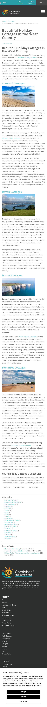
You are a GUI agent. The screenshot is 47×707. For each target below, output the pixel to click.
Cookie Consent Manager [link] (10, 672)
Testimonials (6, 618)
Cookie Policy (6, 620)
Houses (4, 646)
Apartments (6, 638)
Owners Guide (6, 613)
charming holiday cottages (21, 445)
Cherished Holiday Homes (26, 58)
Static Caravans (7, 636)
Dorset (6, 514)
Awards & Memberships (12, 502)
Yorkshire (7, 538)
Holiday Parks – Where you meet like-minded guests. (22, 553)
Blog (3, 607)
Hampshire (8, 518)
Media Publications (10, 524)
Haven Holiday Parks (11, 520)
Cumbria (7, 510)
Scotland (7, 532)
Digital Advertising (8, 615)
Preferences (24, 702)
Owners (7, 528)
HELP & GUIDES (20, 2)
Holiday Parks (6, 654)
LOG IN (41, 2)
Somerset (7, 534)
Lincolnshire (8, 522)
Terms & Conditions (8, 625)
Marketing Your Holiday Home (14, 549)
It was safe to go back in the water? (16, 551)
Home (4, 21)
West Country (33, 487)
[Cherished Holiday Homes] (12, 11)
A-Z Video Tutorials (10, 500)
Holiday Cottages (18, 487)
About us (5, 602)
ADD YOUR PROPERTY (31, 2)
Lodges (4, 649)
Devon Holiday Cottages (28, 337)
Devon (6, 512)
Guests (6, 516)
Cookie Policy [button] (31, 683)
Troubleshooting (9, 536)
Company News (9, 504)
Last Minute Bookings (9, 605)
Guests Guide (6, 610)
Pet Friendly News (10, 530)
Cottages (5, 644)
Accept (23, 692)
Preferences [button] (37, 685)
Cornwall (11, 21)
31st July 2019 (7, 43)
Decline (23, 697)
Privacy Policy (6, 623)
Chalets (4, 641)
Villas (3, 651)
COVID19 (7, 508)
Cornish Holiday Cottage (11, 138)
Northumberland (10, 526)
